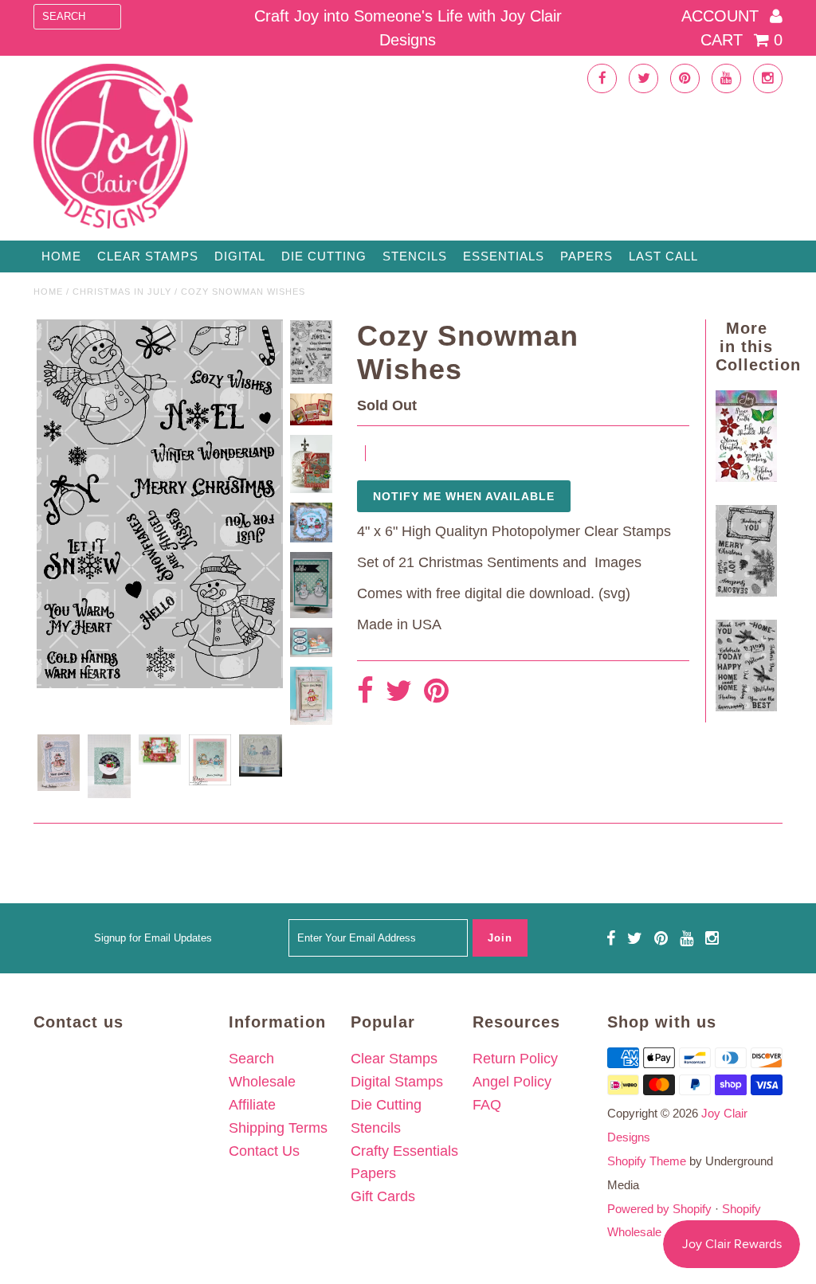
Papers (586, 256)
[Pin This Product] (436, 692)
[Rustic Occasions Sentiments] (746, 706)
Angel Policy (512, 1082)
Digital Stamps (397, 1082)
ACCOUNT (722, 16)
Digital (239, 256)
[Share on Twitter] (399, 692)
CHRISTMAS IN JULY (122, 291)
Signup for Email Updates (153, 938)
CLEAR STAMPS (147, 256)
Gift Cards (383, 1196)
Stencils (414, 256)
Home (61, 256)
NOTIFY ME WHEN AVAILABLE (464, 496)
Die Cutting (324, 256)
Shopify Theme (646, 1161)
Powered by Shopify (659, 1208)
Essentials (503, 256)
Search (251, 1059)
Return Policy (515, 1059)
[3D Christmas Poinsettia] (746, 477)
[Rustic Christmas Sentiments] (746, 592)
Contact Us (264, 1151)
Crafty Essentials (404, 1151)
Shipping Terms (278, 1128)
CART (741, 40)
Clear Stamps (394, 1059)
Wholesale (262, 1082)
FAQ (487, 1105)
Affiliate (252, 1105)
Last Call (663, 256)
